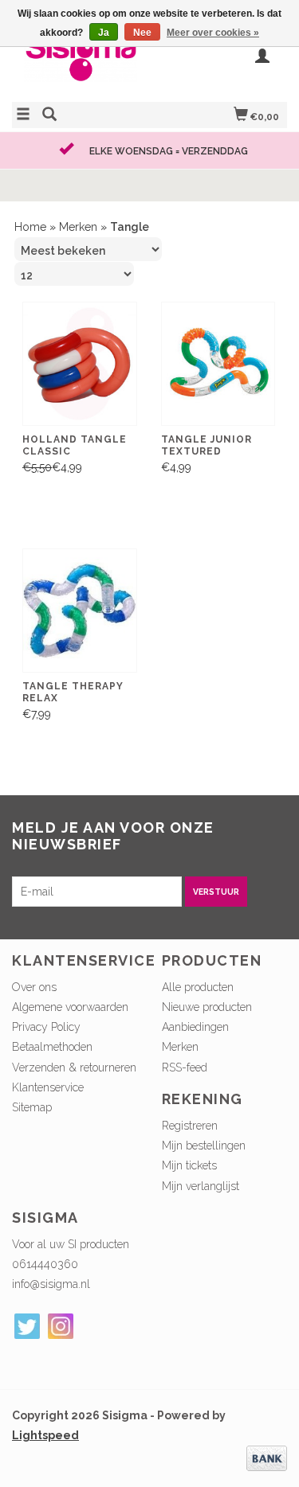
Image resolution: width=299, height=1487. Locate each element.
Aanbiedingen (195, 1027)
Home (30, 227)
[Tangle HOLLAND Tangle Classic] (79, 364)
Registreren (190, 1125)
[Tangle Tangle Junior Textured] (218, 364)
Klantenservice (48, 1087)
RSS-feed (184, 1067)
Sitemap (32, 1107)
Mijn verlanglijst (200, 1186)
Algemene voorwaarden (70, 1007)
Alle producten (198, 987)
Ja (103, 32)
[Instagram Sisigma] (60, 1326)
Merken (78, 227)
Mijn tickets (189, 1165)
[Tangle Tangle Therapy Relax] (79, 611)
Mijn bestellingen (204, 1145)
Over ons (34, 987)
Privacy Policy (46, 1027)
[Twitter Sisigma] (27, 1326)
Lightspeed (45, 1435)
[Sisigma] (81, 63)
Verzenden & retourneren (74, 1067)
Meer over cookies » (213, 32)
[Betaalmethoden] (266, 1457)
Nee (142, 32)
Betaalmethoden (52, 1046)
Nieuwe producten (207, 1007)
